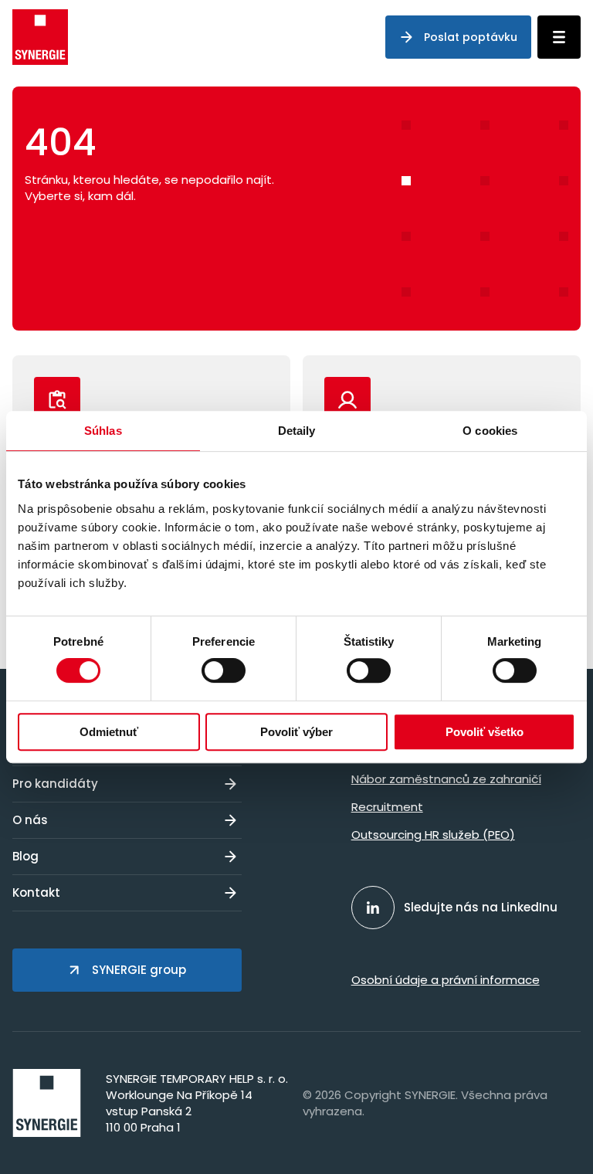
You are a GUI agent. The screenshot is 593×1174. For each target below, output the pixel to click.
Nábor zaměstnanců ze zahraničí (446, 779)
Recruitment (387, 807)
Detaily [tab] (297, 430)
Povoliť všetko (485, 731)
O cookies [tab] (490, 430)
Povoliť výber (296, 731)
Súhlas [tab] (103, 430)
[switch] (224, 670)
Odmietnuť (109, 731)
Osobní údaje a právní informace (445, 980)
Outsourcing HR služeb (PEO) (433, 834)
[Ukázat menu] (559, 37)
